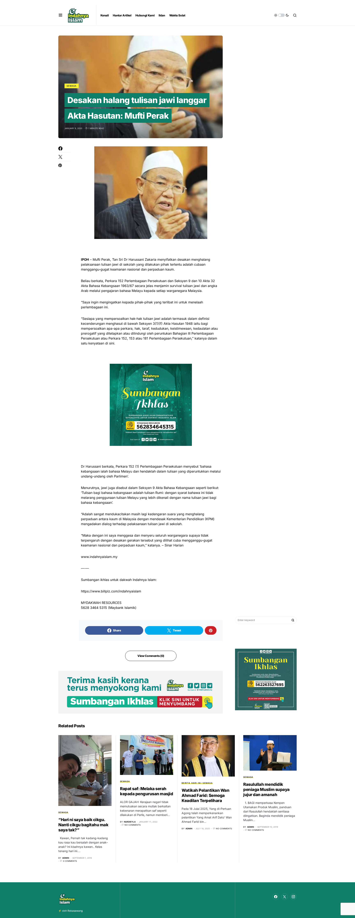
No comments (132, 825)
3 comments (70, 861)
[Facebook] (275, 897)
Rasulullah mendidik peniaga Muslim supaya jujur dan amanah (266, 789)
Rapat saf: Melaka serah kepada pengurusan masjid (146, 791)
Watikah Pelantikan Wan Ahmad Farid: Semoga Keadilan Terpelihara (205, 795)
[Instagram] (293, 897)
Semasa (72, 86)
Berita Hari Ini (192, 783)
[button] (60, 15)
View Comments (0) (150, 656)
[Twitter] (284, 897)
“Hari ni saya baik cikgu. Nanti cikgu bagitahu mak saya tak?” (83, 824)
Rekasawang (75, 910)
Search (292, 620)
